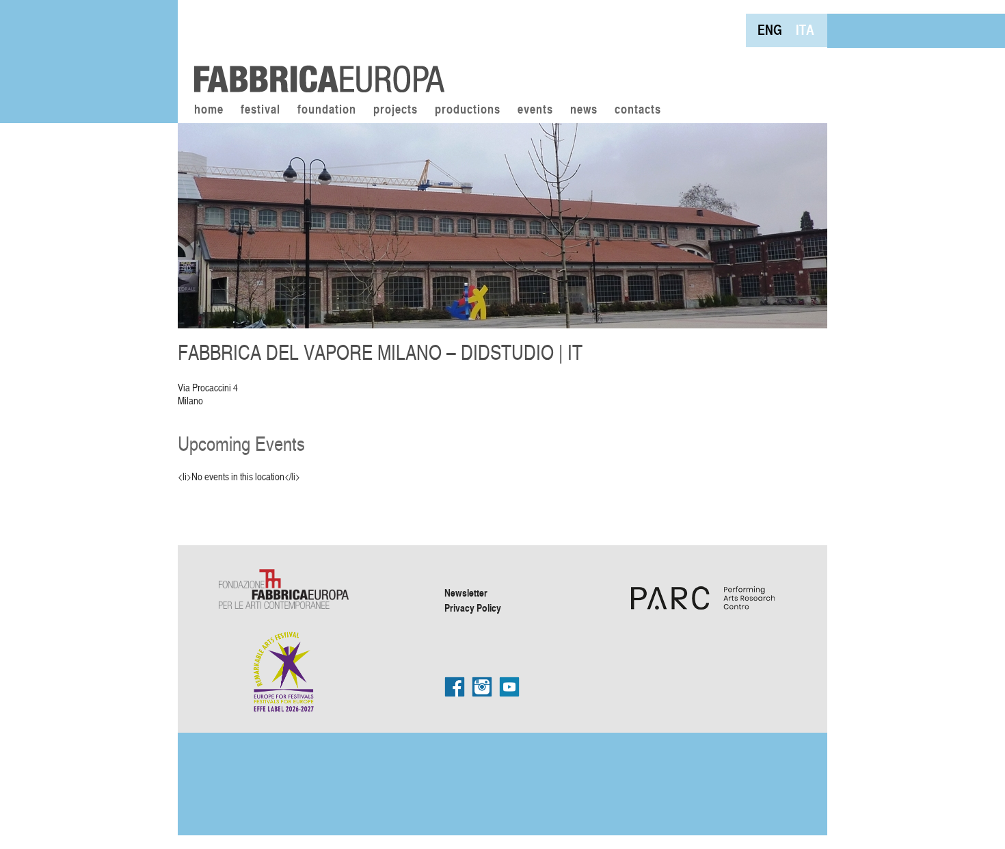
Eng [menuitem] (770, 30)
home (209, 110)
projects (395, 110)
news (584, 110)
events (535, 110)
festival (260, 110)
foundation (326, 110)
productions (467, 110)
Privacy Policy (472, 607)
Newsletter (465, 592)
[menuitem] (770, 29)
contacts (638, 110)
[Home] (314, 48)
